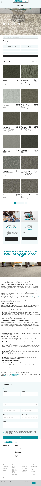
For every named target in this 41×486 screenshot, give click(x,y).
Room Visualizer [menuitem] (15, 464)
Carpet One (5, 18)
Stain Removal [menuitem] (24, 464)
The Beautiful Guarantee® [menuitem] (24, 471)
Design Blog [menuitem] (14, 474)
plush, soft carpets (35, 296)
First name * (5, 391)
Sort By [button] (33, 61)
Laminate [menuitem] (4, 472)
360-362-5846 (27, 5)
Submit (20, 437)
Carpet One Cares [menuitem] (33, 469)
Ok (33, 482)
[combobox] (19, 37)
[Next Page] (29, 203)
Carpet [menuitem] (4, 470)
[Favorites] (37, 2)
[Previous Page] (12, 203)
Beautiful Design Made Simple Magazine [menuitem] (14, 471)
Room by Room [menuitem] (34, 466)
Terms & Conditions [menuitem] (33, 474)
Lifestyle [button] (11, 49)
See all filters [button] (20, 56)
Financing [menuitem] (5, 477)
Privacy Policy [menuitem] (33, 476)
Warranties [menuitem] (24, 473)
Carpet (15, 18)
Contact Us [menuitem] (33, 471)
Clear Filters (10, 43)
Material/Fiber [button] (11, 46)
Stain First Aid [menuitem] (24, 466)
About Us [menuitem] (32, 464)
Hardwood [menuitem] (5, 468)
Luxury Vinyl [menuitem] (5, 466)
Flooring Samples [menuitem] (14, 467)
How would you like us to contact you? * (10, 401)
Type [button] (29, 46)
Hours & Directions (6, 450)
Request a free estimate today (10, 375)
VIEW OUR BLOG (10, 238)
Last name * (23, 391)
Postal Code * (5, 414)
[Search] (37, 37)
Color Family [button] (29, 49)
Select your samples (28, 238)
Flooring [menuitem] (4, 464)
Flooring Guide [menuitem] (24, 468)
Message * (5, 421)
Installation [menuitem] (24, 475)
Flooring (10, 18)
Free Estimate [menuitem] (5, 475)
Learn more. (20, 484)
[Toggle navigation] (1, 2)
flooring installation (15, 374)
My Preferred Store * (24, 414)
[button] (35, 2)
